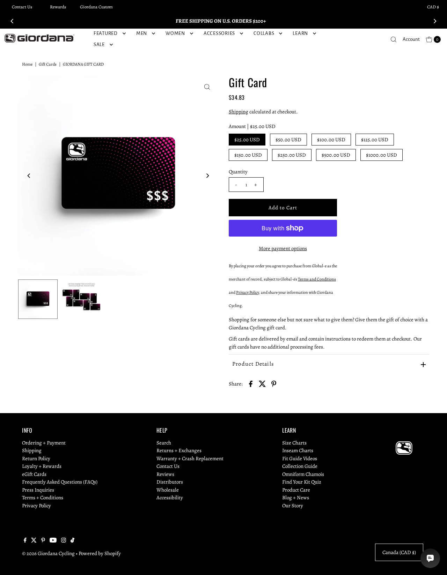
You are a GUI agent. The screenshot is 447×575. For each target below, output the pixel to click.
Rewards (58, 7)
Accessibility (169, 497)
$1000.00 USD (381, 154)
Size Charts (294, 442)
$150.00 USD (248, 154)
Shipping (238, 111)
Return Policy (36, 458)
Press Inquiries (38, 489)
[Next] (435, 20)
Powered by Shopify (100, 553)
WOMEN (175, 33)
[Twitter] (34, 541)
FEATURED (106, 33)
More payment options (283, 248)
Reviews (165, 474)
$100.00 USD (331, 139)
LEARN (300, 33)
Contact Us (22, 7)
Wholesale (167, 489)
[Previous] (12, 20)
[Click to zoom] (207, 87)
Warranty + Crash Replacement (190, 458)
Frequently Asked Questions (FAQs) (59, 481)
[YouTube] (53, 541)
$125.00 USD (374, 139)
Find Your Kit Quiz (301, 481)
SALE (99, 44)
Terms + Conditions (42, 497)
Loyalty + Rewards (41, 466)
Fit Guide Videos (299, 458)
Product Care (296, 489)
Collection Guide (299, 466)
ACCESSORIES (219, 33)
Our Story (292, 505)
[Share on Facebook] (251, 383)
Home (27, 64)
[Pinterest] (43, 541)
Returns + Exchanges (178, 450)
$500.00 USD (336, 154)
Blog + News (295, 497)
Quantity (238, 171)
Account (411, 39)
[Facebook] (25, 541)
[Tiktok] (72, 541)
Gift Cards (48, 64)
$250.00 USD (292, 154)
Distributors (169, 481)
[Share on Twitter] (262, 383)
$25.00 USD (247, 139)
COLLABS (264, 33)
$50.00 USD (288, 139)
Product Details (253, 364)
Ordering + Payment (44, 442)
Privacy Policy (36, 505)
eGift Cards (34, 474)
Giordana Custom (96, 7)
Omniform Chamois (303, 474)
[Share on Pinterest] (274, 383)
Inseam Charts (297, 450)
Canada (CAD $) (399, 552)
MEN (141, 33)
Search (163, 442)
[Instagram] (63, 541)
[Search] (393, 39)
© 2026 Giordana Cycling (48, 553)
